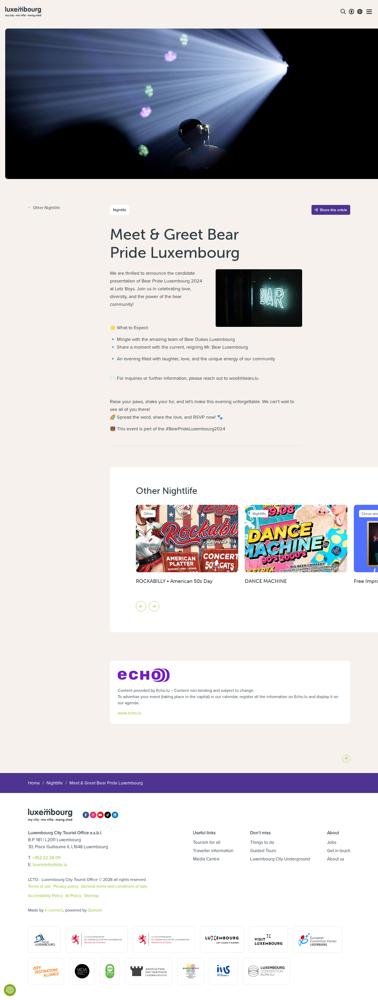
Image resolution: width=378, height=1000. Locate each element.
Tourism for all (206, 842)
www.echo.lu (129, 713)
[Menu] (369, 11)
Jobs (331, 842)
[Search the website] (343, 12)
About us (335, 859)
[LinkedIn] (115, 815)
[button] (141, 606)
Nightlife (55, 783)
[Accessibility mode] (351, 12)
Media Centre (206, 859)
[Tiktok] (107, 815)
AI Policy (73, 895)
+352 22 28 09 (46, 857)
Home (34, 783)
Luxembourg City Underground (280, 859)
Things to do (262, 842)
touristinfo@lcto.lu (50, 864)
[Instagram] (93, 815)
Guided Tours (263, 850)
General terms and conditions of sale (114, 886)
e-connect (54, 910)
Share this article (333, 209)
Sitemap (91, 895)
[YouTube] (100, 815)
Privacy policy (66, 886)
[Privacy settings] (10, 990)
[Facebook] (86, 815)
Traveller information (213, 850)
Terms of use (39, 886)
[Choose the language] (359, 11)
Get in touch (338, 850)
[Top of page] (346, 759)
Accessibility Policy (45, 895)
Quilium (95, 910)
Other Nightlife (46, 207)
